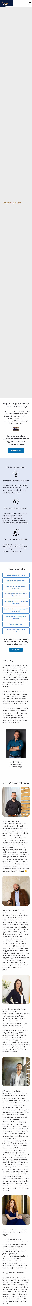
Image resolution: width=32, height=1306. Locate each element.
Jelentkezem (16, 451)
